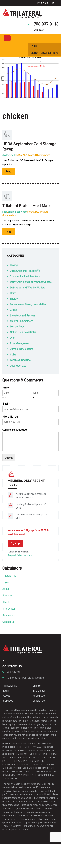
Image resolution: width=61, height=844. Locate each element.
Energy (14, 298)
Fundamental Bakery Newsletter (28, 304)
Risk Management (20, 343)
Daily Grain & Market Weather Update (31, 281)
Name (6, 387)
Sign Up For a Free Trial (44, 53)
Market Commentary (39, 155)
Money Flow (17, 326)
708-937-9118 (46, 24)
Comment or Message (15, 429)
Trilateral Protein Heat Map (26, 205)
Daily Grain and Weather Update (28, 287)
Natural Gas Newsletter (23, 332)
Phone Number (10, 416)
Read (8, 171)
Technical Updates (20, 360)
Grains (13, 309)
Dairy (13, 293)
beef (4, 211)
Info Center (8, 608)
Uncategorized (18, 365)
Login (34, 46)
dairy (19, 211)
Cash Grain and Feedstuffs (25, 270)
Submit (9, 457)
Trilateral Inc (9, 575)
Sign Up (15, 543)
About (5, 588)
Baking (14, 265)
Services (7, 595)
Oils (12, 337)
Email (6, 403)
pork (13, 155)
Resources (8, 615)
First (4, 397)
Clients (6, 602)
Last (34, 397)
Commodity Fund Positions (25, 276)
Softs (13, 354)
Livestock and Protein (22, 315)
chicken (6, 155)
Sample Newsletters (21, 348)
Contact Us (8, 621)
